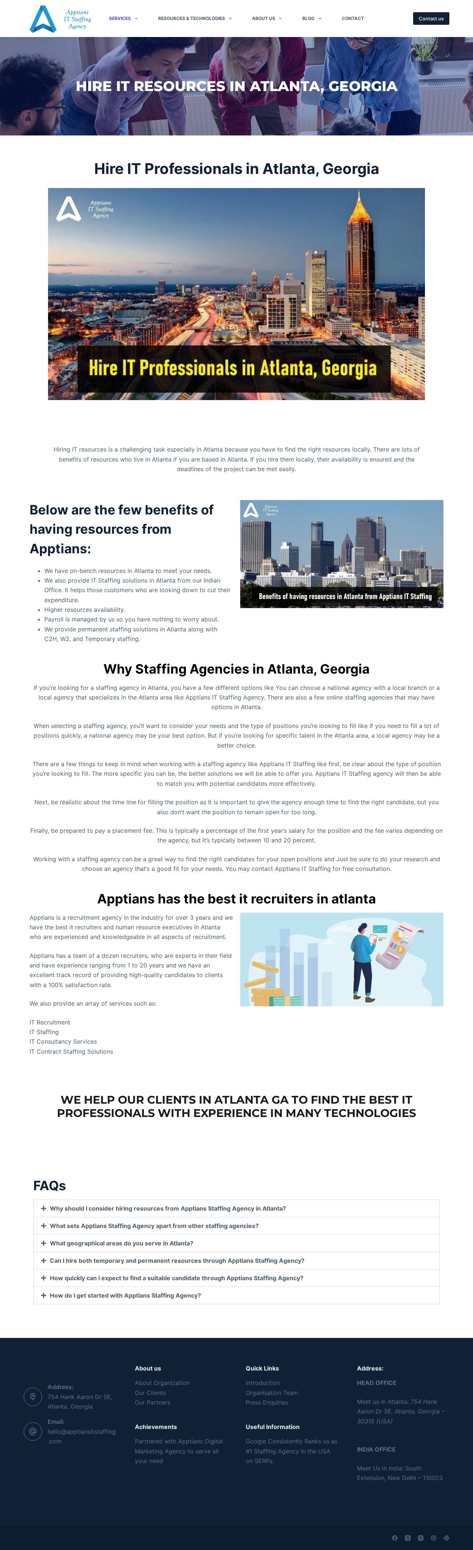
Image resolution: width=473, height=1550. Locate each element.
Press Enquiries (267, 1402)
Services (120, 18)
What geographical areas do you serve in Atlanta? (121, 1243)
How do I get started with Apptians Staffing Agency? (125, 1295)
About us (263, 18)
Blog (308, 18)
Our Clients (150, 1392)
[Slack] (446, 1538)
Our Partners (152, 1402)
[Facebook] (395, 1538)
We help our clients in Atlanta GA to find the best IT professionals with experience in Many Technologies (236, 1106)
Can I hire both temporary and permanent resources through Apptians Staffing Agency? (177, 1260)
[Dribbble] (433, 1538)
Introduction (263, 1382)
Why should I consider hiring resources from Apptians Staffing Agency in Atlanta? (168, 1208)
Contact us (431, 18)
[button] (236, 1208)
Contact (353, 18)
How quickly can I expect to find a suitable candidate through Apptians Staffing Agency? (176, 1278)
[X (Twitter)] (408, 1538)
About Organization (162, 1382)
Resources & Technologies (191, 18)
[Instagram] (420, 1538)
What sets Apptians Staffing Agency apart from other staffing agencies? (154, 1225)
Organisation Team (272, 1392)
